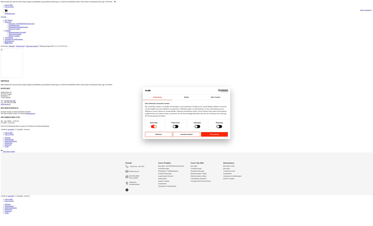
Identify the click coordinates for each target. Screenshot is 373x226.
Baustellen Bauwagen (197, 171)
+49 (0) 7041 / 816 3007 (136, 166)
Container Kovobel (229, 171)
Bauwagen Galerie (229, 166)
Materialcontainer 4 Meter (199, 176)
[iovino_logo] (3, 17)
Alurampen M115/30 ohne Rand (201, 181)
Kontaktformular (134, 184)
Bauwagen (194, 166)
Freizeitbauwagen (163, 168)
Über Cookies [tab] (215, 97)
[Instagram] (127, 190)
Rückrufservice (30, 113)
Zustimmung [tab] (157, 97)
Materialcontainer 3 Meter (199, 173)
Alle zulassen (214, 134)
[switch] (175, 126)
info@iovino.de (5, 104)
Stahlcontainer (162, 178)
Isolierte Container (163, 181)
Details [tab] (186, 97)
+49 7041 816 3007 (9, 101)
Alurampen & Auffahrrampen (167, 186)
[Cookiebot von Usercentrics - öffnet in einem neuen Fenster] (219, 90)
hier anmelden (133, 178)
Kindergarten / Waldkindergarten (168, 171)
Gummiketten (162, 183)
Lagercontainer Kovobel (165, 176)
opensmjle (11, 129)
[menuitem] (188, 20)
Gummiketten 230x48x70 (198, 178)
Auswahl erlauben (186, 134)
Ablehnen (158, 134)
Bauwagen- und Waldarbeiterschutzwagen (171, 166)
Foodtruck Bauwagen (164, 173)
